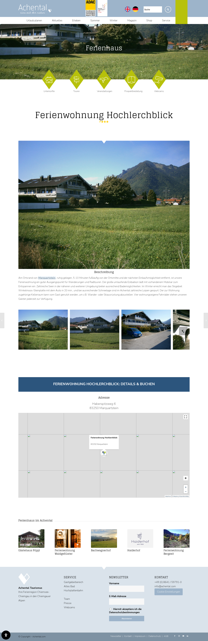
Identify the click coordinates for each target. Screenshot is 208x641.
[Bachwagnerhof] (104, 538)
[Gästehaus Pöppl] (31, 538)
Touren (76, 91)
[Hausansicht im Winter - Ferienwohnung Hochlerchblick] (167, 346)
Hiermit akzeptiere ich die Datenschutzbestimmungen (125, 611)
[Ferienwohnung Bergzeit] (177, 538)
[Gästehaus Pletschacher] (206, 320)
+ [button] (186, 487)
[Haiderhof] (140, 538)
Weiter (183, 331)
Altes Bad (69, 586)
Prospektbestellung (133, 91)
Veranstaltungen (104, 91)
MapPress (168, 496)
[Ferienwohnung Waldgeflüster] (68, 538)
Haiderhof (133, 550)
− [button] (186, 491)
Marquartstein (47, 278)
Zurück (25, 331)
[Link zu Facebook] (175, 636)
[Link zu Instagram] (179, 636)
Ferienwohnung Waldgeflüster (65, 552)
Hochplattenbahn (73, 590)
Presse (67, 603)
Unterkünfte (49, 91)
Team (67, 599)
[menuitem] (34, 20)
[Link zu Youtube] (183, 636)
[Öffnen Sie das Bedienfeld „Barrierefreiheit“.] (5, 635)
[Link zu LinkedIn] (187, 636)
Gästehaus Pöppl (29, 550)
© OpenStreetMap (184, 496)
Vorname (114, 583)
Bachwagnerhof (101, 550)
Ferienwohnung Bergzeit (174, 552)
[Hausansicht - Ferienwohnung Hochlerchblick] (116, 346)
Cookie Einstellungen (168, 591)
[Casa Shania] (2, 320)
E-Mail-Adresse (117, 596)
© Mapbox (175, 496)
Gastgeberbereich (73, 582)
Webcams (159, 91)
